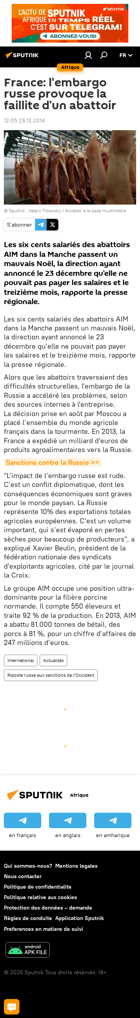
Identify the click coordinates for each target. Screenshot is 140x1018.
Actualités (53, 660)
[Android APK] (27, 951)
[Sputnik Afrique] (23, 58)
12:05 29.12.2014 (24, 120)
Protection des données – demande (48, 907)
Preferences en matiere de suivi (43, 928)
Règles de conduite (28, 918)
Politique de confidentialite (38, 886)
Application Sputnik (79, 918)
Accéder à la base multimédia (95, 210)
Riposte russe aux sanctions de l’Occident (50, 675)
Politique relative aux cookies (40, 897)
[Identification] (88, 55)
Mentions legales (76, 865)
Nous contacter (23, 876)
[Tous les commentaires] (11, 1007)
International (20, 660)
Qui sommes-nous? (28, 865)
